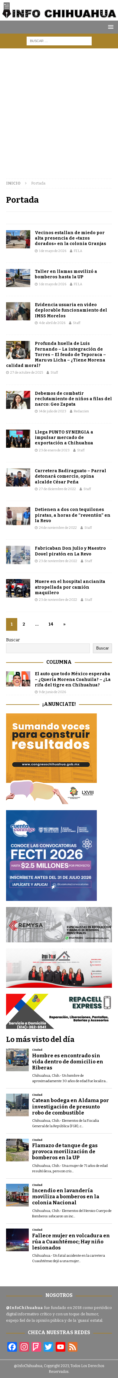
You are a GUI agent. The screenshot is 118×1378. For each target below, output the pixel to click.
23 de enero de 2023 (54, 450)
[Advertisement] (59, 110)
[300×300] (51, 800)
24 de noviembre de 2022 (58, 528)
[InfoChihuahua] (59, 16)
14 (50, 624)
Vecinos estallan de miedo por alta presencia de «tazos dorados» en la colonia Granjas (70, 238)
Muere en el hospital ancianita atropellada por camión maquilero (70, 587)
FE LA (78, 251)
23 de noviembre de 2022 (58, 561)
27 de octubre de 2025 (26, 373)
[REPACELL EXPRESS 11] (59, 1025)
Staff (76, 323)
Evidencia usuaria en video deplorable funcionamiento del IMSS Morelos (71, 310)
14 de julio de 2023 (52, 411)
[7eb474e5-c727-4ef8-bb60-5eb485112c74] (59, 938)
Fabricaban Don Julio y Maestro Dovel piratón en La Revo (70, 551)
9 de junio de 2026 (52, 692)
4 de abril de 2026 (52, 323)
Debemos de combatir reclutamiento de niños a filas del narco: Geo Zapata (73, 399)
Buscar (13, 640)
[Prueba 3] (59, 984)
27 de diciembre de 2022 (57, 489)
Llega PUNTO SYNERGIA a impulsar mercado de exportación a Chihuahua (64, 438)
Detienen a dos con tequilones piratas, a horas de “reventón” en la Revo (72, 515)
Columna (59, 662)
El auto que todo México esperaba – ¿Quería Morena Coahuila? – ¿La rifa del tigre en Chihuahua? (73, 679)
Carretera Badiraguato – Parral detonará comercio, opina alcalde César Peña (70, 476)
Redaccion (81, 411)
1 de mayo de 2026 (52, 251)
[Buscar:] (59, 40)
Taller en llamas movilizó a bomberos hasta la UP (66, 274)
